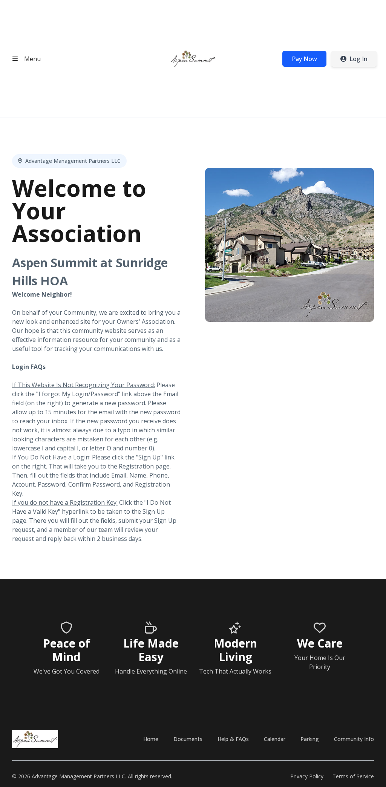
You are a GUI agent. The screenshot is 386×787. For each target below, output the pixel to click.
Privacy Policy (306, 776)
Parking (309, 739)
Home (150, 739)
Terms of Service (353, 776)
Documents (187, 739)
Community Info (354, 739)
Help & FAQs (233, 739)
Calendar (274, 739)
